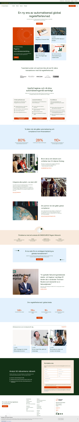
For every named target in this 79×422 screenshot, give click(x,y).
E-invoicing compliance (29, 407)
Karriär (38, 414)
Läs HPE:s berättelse (43, 289)
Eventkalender (39, 407)
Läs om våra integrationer (17, 192)
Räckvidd (38, 402)
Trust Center (38, 415)
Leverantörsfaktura (29, 401)
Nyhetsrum (38, 413)
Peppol (27, 408)
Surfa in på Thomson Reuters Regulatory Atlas (48, 216)
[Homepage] (4, 5)
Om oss (38, 412)
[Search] (77, 5)
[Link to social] (56, 414)
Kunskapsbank (64, 326)
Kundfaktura (28, 402)
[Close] (78, 419)
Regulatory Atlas (39, 408)
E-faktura (27, 400)
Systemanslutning (39, 401)
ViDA (27, 409)
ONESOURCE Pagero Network (41, 400)
